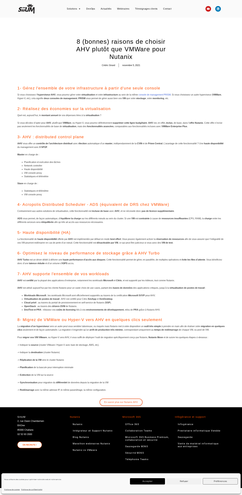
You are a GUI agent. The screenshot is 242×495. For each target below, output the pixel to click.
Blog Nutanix (81, 437)
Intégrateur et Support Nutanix (93, 430)
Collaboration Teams (138, 430)
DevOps (90, 9)
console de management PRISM (155, 95)
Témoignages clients (146, 9)
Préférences (220, 481)
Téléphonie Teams (137, 459)
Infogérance (185, 424)
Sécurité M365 (134, 452)
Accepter (147, 481)
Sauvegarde (185, 437)
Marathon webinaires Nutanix (91, 443)
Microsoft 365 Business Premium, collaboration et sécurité (147, 438)
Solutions (72, 9)
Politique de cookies (12, 489)
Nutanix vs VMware (85, 450)
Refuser (184, 481)
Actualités (106, 9)
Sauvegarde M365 (136, 446)
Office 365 (132, 424)
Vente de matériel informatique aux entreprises (198, 445)
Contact (167, 9)
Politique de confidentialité (31, 489)
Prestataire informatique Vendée (199, 430)
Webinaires (123, 9)
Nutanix (77, 424)
